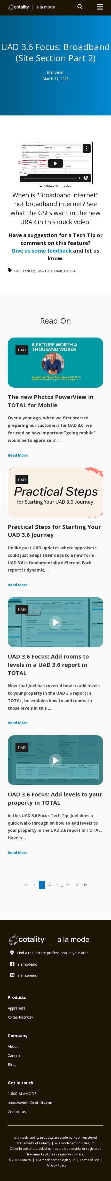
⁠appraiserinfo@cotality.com (30, 1102)
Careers (14, 1055)
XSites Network (20, 1017)
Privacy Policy (56, 1165)
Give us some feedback (42, 250)
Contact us (17, 1111)
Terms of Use (90, 1160)
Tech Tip (29, 271)
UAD (17, 271)
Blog (11, 1064)
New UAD (44, 271)
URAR (58, 271)
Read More (18, 455)
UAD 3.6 (70, 271)
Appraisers (16, 1008)
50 (68, 884)
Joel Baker (55, 72)
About (13, 1046)
